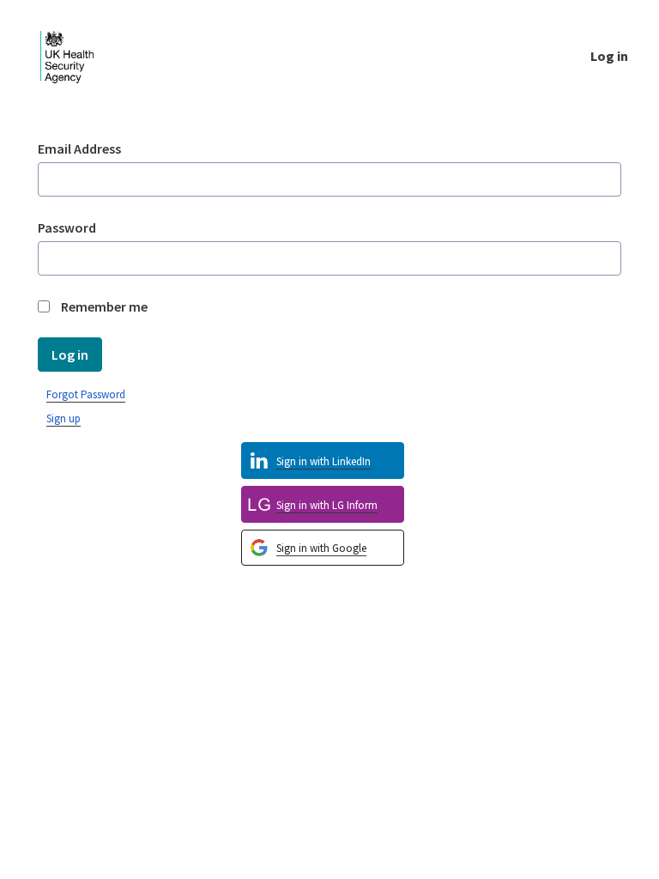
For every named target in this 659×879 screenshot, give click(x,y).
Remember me (104, 306)
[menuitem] (322, 548)
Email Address (79, 148)
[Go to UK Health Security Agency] (80, 55)
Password (67, 227)
